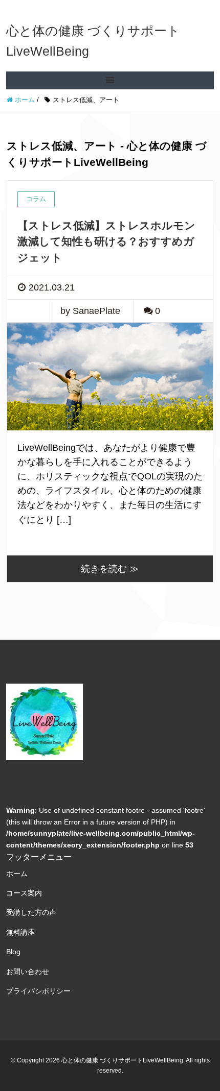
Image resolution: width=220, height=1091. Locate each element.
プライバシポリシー (38, 991)
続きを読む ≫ (110, 569)
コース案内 (24, 893)
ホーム (17, 873)
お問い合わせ (27, 971)
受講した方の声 (31, 912)
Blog (13, 952)
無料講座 (20, 932)
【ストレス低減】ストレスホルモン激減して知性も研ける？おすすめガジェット (106, 241)
